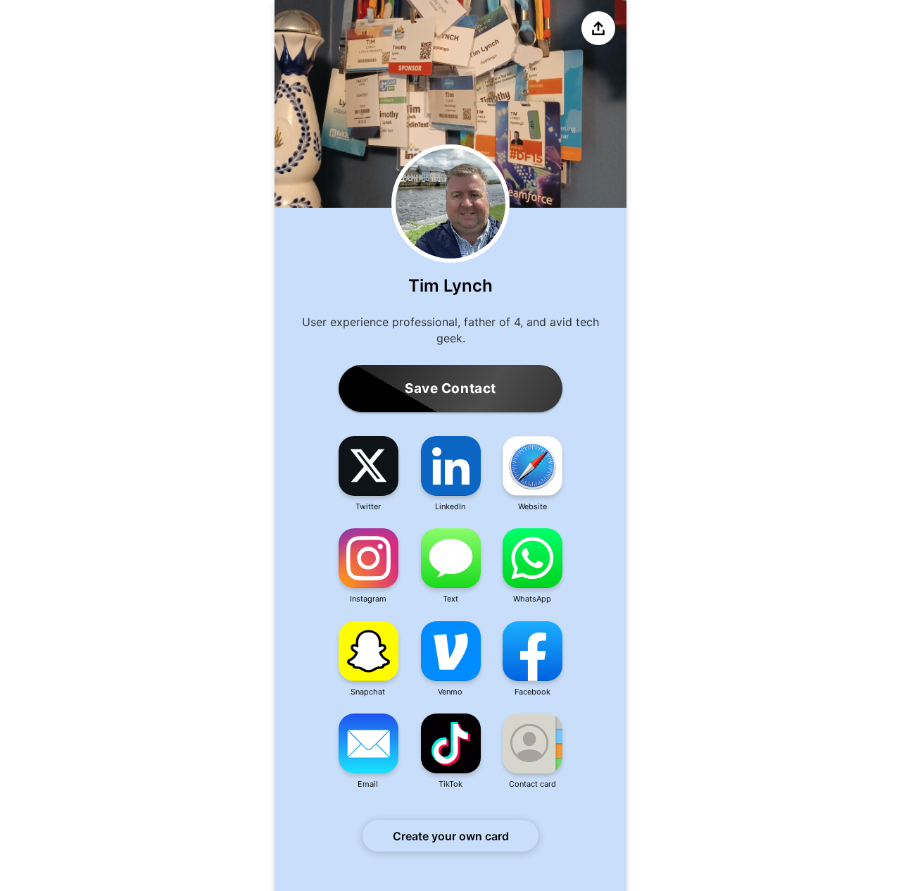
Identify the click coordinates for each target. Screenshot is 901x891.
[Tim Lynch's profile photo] (450, 203)
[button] (368, 474)
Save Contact (450, 388)
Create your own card (451, 836)
